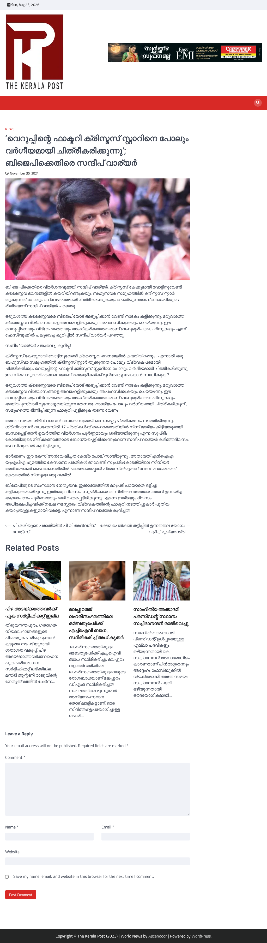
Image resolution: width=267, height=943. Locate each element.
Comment (15, 757)
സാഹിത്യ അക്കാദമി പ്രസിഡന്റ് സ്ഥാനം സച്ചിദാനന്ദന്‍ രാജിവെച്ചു (161, 616)
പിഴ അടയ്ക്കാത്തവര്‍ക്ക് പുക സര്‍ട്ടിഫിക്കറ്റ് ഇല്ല (31, 612)
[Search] (258, 103)
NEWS (9, 129)
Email (107, 827)
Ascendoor (157, 936)
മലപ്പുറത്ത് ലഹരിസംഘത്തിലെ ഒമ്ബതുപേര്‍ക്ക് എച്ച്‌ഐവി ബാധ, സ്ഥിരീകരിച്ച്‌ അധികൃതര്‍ (96, 623)
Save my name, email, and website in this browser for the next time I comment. (83, 876)
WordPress (201, 936)
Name (12, 827)
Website (12, 852)
